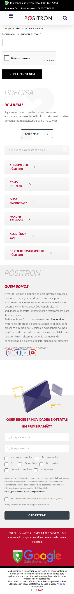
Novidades (47, 469)
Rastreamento (50, 457)
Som (13, 463)
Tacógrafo (52, 463)
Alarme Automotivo (22, 457)
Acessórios (31, 463)
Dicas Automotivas (21, 469)
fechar (37, 590)
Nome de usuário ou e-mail (29, 33)
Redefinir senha (22, 74)
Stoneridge (57, 319)
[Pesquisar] (65, 150)
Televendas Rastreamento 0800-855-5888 (34, 3)
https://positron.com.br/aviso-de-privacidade (24, 491)
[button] (65, 18)
